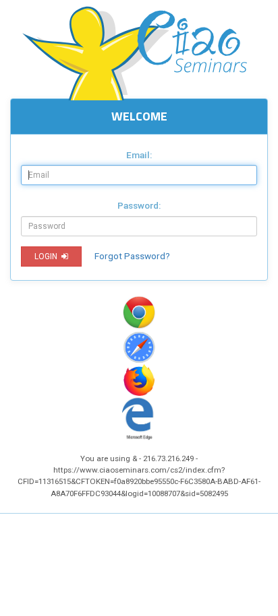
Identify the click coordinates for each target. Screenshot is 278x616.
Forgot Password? (132, 255)
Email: (139, 154)
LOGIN (44, 256)
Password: (139, 205)
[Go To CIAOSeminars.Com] (139, 50)
